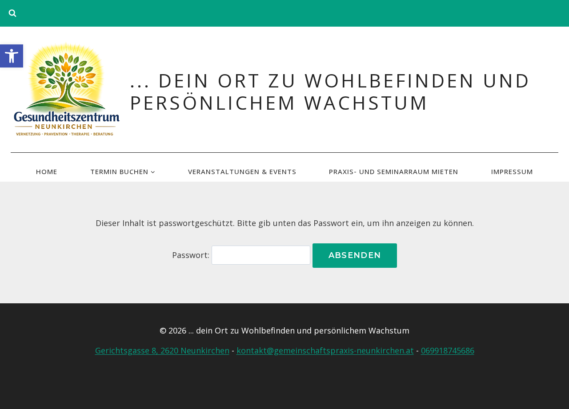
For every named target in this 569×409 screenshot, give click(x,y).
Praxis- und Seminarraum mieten (393, 171)
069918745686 (447, 350)
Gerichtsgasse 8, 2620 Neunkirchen (162, 350)
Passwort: (192, 255)
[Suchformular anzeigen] (12, 13)
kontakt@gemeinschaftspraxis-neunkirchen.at (325, 350)
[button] (11, 56)
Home (46, 171)
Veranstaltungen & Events (242, 171)
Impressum (512, 171)
